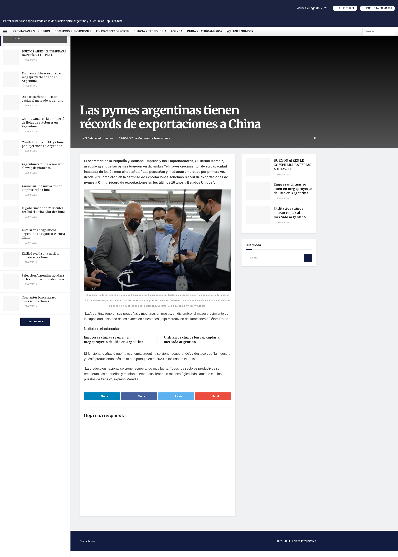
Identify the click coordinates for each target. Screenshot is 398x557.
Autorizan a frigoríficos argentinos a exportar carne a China (43, 233)
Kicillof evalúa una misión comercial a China (40, 255)
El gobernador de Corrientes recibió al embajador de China (43, 210)
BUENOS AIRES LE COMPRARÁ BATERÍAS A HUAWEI (44, 53)
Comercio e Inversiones (73, 31)
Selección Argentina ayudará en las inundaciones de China (43, 277)
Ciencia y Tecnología (149, 31)
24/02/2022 (126, 138)
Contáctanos (87, 541)
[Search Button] (391, 31)
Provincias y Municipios (31, 31)
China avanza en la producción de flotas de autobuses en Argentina (44, 122)
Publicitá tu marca (379, 8)
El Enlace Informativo (99, 138)
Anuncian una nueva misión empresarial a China (42, 188)
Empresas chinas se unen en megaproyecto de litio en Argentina (42, 77)
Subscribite (346, 8)
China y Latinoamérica (204, 31)
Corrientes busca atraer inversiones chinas (39, 299)
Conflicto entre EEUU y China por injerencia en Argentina (43, 144)
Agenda (176, 31)
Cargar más (35, 321)
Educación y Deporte (112, 31)
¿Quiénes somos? (240, 31)
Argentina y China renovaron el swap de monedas (43, 166)
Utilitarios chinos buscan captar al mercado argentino (42, 98)
